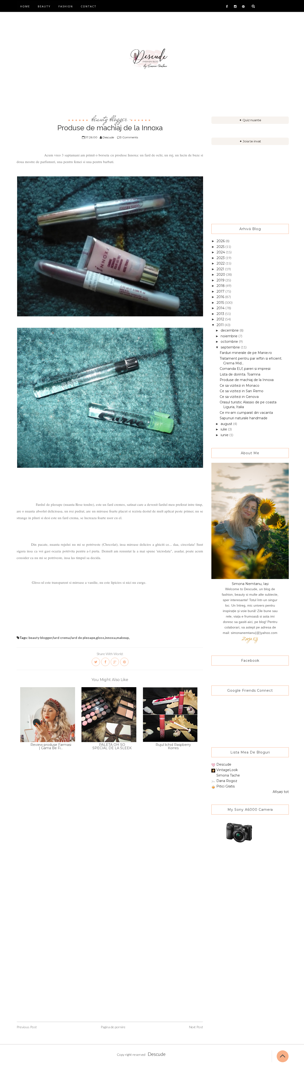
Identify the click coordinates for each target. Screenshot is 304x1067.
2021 (221, 269)
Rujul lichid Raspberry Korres (173, 746)
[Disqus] (110, 831)
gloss (100, 638)
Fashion (65, 6)
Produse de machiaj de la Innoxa (247, 380)
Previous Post (27, 1027)
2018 (221, 286)
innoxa (110, 638)
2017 (221, 291)
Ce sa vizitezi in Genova (239, 397)
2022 (221, 263)
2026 (221, 241)
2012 (221, 319)
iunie (225, 435)
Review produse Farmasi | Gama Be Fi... (50, 746)
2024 (221, 252)
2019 (221, 280)
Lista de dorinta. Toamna (240, 374)
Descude (223, 764)
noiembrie (229, 336)
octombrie (230, 341)
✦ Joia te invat (250, 141)
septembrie (231, 347)
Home (25, 6)
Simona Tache (228, 775)
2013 (221, 314)
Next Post (196, 1027)
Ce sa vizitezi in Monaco (239, 385)
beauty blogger (109, 118)
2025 (221, 247)
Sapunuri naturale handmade (243, 418)
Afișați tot (281, 792)
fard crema (61, 638)
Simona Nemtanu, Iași (250, 584)
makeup (122, 638)
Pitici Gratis (225, 786)
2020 (221, 274)
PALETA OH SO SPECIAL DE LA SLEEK (112, 746)
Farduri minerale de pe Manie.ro (246, 353)
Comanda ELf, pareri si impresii (245, 369)
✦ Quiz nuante (250, 120)
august (227, 424)
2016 (221, 297)
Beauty (44, 6)
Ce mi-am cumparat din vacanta (246, 412)
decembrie (230, 330)
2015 (221, 302)
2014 (221, 308)
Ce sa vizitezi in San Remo (241, 391)
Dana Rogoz (226, 781)
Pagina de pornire (113, 1027)
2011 (221, 325)
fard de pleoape (83, 638)
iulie (224, 429)
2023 (221, 258)
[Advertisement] (250, 184)
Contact (88, 6)
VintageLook (227, 770)
